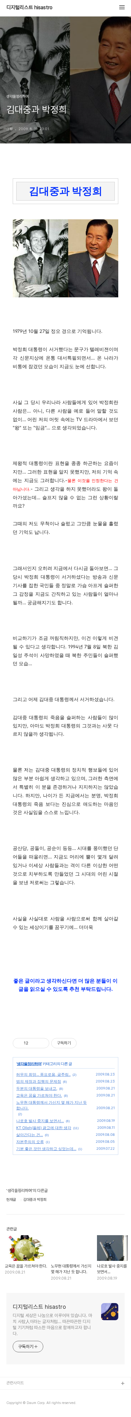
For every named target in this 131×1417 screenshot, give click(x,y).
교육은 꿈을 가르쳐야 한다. (39, 1095)
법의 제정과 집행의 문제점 (38, 1081)
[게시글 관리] (42, 1043)
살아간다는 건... (29, 1134)
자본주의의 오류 (30, 1141)
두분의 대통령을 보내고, (36, 1088)
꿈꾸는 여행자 (18, 1404)
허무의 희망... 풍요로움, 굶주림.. (43, 1074)
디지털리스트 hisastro (29, 7)
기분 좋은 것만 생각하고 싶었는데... (46, 1148)
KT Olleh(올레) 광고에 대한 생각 (43, 1127)
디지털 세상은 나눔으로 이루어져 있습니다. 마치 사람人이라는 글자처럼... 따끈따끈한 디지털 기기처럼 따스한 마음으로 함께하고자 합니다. (52, 1324)
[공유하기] (34, 1043)
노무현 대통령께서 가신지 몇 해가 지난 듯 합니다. (51, 1105)
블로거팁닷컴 (17, 1394)
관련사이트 (15, 1383)
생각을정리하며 (29, 1063)
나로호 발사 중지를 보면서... (40, 1120)
